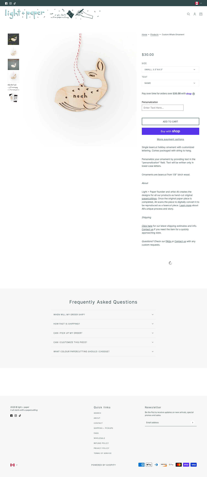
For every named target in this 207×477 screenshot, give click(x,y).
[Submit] (192, 422)
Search (97, 413)
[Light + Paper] (52, 14)
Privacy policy (101, 448)
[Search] (188, 14)
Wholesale (99, 438)
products (154, 35)
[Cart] (201, 14)
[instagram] (10, 3)
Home (144, 35)
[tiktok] (14, 3)
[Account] (194, 14)
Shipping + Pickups (103, 428)
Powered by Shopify (103, 465)
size (144, 63)
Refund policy (101, 443)
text (144, 77)
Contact (98, 423)
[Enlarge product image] (80, 90)
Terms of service (103, 453)
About (97, 418)
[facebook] (6, 3)
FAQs (96, 433)
